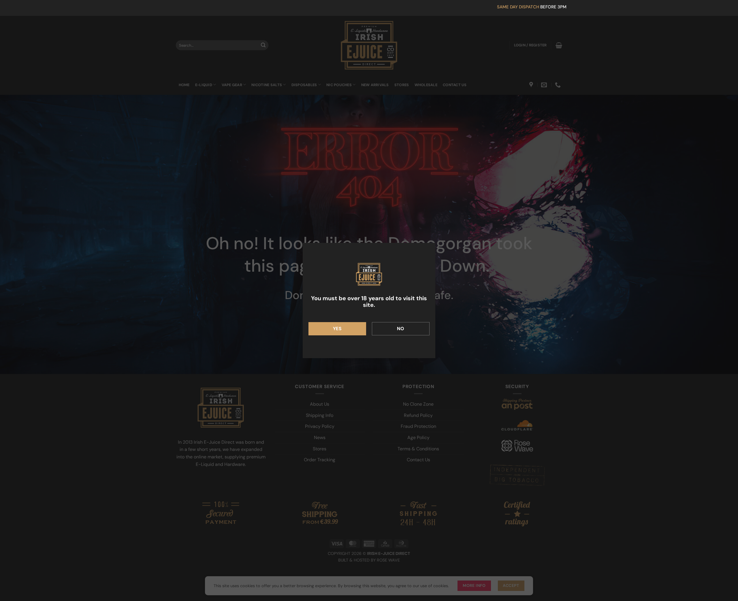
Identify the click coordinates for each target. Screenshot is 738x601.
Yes (337, 329)
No (400, 329)
